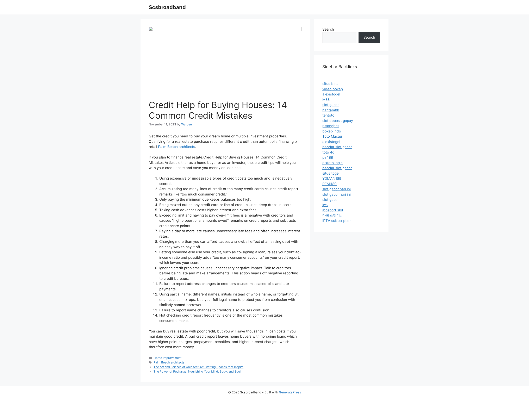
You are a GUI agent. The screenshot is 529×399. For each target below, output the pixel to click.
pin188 (327, 157)
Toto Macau (332, 136)
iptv (325, 205)
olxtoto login (332, 163)
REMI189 (329, 184)
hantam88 (330, 110)
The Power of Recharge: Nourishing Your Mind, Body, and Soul (197, 371)
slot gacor (330, 105)
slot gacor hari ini (336, 189)
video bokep (332, 89)
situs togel (331, 173)
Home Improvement (167, 358)
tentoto (328, 115)
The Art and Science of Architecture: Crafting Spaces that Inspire (198, 367)
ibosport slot (332, 210)
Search (328, 29)
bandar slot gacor (337, 147)
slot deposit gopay (337, 121)
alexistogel (331, 94)
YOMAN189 (331, 178)
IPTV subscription (336, 221)
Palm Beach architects (176, 147)
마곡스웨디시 (332, 215)
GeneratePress (290, 392)
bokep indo (331, 131)
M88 (326, 100)
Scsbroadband (167, 7)
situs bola (330, 84)
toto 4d (328, 152)
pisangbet (330, 126)
